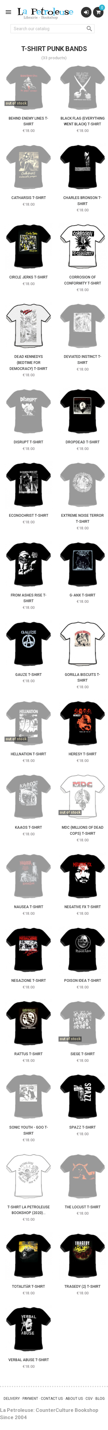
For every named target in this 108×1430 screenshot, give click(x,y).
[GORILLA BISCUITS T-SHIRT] (82, 644)
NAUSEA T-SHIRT (28, 907)
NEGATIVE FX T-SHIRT (82, 907)
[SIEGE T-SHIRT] (82, 1023)
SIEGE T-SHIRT (82, 1054)
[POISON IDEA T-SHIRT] (82, 950)
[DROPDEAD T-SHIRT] (82, 411)
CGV (89, 1398)
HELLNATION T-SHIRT (28, 754)
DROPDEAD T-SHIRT (83, 442)
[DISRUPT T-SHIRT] (28, 411)
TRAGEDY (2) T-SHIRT (82, 1286)
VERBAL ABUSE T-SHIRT (28, 1360)
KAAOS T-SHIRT (28, 827)
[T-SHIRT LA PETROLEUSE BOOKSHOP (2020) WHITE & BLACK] (28, 1176)
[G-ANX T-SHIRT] (82, 564)
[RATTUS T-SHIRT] (28, 1023)
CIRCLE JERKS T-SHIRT (28, 277)
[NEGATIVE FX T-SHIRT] (82, 876)
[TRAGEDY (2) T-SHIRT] (82, 1256)
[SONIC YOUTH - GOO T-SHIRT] (28, 1096)
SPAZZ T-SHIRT (82, 1127)
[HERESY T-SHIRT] (82, 723)
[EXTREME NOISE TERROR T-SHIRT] (82, 485)
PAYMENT (30, 1398)
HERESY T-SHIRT (83, 754)
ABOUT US (74, 1398)
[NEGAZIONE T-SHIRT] (28, 950)
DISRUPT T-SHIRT (28, 442)
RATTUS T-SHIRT (28, 1054)
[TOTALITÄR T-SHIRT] (28, 1256)
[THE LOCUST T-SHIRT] (82, 1176)
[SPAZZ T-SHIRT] (82, 1096)
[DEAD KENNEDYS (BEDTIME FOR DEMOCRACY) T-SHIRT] (28, 326)
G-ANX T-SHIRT (82, 595)
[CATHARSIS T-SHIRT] (28, 167)
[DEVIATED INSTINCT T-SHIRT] (82, 326)
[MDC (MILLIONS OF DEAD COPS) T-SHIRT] (82, 797)
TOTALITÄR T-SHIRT (28, 1286)
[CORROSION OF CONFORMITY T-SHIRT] (82, 246)
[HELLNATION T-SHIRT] (28, 723)
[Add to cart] (74, 181)
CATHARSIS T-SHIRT (28, 198)
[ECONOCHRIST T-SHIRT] (28, 485)
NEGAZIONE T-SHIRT (28, 981)
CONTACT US (52, 1398)
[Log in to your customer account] (86, 12)
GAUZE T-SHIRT (28, 675)
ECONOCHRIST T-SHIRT (28, 515)
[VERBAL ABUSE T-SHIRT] (28, 1329)
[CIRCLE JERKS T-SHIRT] (28, 246)
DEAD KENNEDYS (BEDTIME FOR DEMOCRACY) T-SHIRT (28, 363)
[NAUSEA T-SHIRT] (28, 876)
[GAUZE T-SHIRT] (28, 644)
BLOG (100, 1398)
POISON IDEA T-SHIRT (82, 981)
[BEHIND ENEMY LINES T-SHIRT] (28, 87)
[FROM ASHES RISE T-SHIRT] (28, 564)
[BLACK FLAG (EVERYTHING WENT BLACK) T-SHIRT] (82, 87)
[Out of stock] (20, 101)
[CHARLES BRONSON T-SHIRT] (82, 167)
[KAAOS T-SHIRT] (28, 797)
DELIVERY (12, 1398)
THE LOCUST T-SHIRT (82, 1207)
